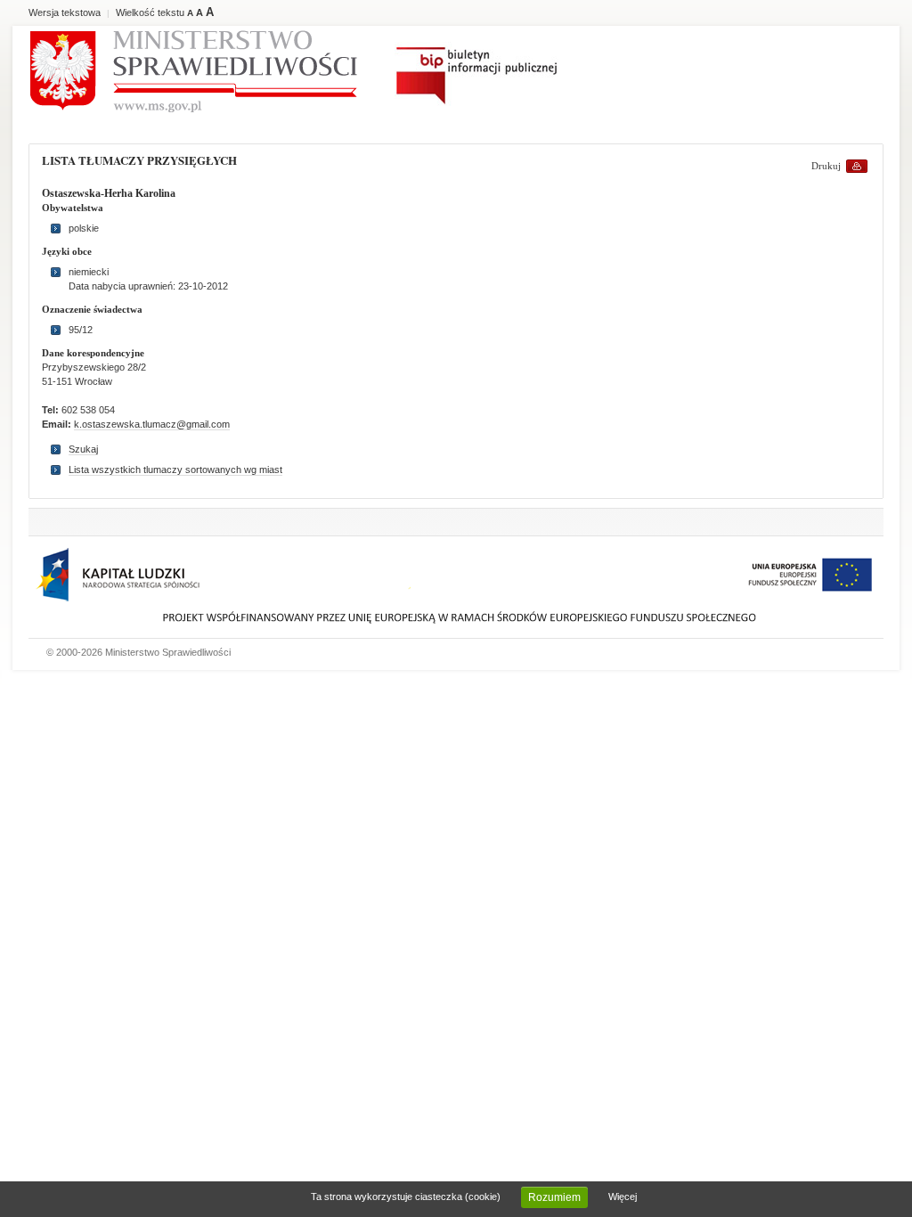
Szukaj (83, 449)
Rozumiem (554, 1197)
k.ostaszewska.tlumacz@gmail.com (152, 424)
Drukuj (826, 165)
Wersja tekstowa (64, 12)
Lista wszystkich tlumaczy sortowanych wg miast (175, 469)
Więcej (622, 1196)
